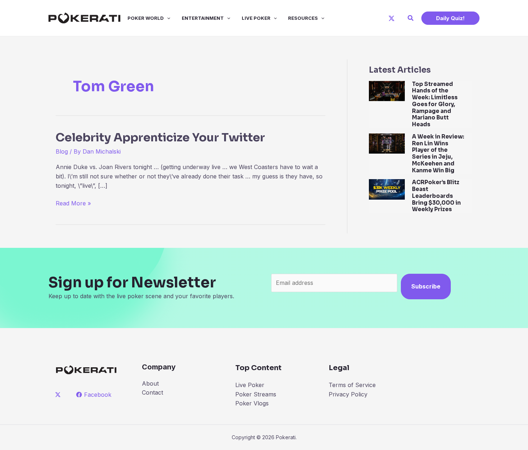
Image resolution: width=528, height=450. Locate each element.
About (150, 383)
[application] (167, 18)
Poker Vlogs (252, 403)
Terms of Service (352, 384)
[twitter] (59, 394)
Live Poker (256, 18)
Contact (152, 392)
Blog (62, 151)
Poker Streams (255, 394)
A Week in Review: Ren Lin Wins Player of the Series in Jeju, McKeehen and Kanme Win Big (438, 153)
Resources (303, 18)
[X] (391, 18)
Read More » (73, 203)
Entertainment (203, 18)
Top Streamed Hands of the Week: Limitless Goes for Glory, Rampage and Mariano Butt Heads (435, 104)
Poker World (146, 18)
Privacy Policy (348, 394)
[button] (411, 18)
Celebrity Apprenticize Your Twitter (160, 137)
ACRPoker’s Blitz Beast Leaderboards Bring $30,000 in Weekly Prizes (436, 196)
